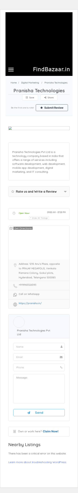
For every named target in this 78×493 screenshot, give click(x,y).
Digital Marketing (30, 82)
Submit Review (53, 107)
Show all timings (40, 218)
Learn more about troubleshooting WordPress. (37, 462)
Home (14, 82)
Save (31, 97)
